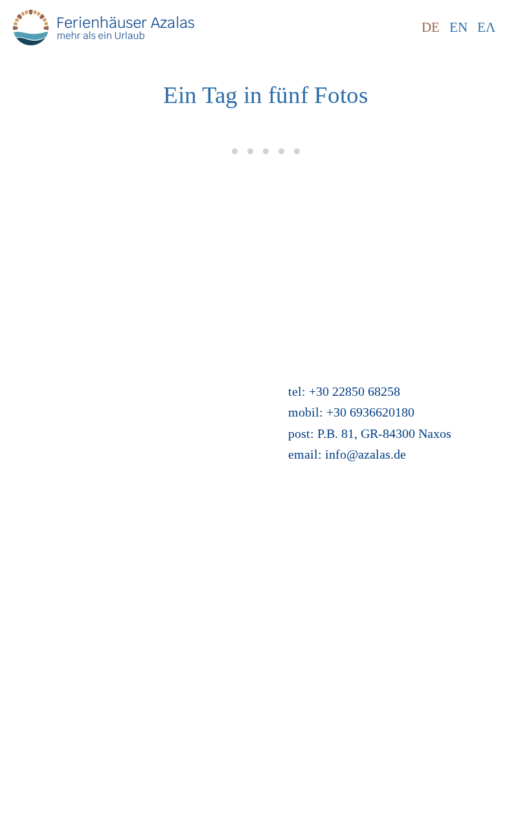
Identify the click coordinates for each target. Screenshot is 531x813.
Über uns (36, 343)
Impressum (42, 300)
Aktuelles (303, 216)
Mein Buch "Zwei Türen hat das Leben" (382, 237)
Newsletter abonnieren (72, 258)
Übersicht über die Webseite (352, 258)
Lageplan (37, 405)
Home (29, 216)
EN (458, 27)
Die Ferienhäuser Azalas (77, 385)
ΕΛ (486, 27)
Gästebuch (40, 448)
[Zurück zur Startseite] (103, 27)
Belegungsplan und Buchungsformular (114, 427)
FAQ (25, 279)
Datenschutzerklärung (70, 321)
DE (431, 27)
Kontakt (34, 237)
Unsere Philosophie (64, 363)
